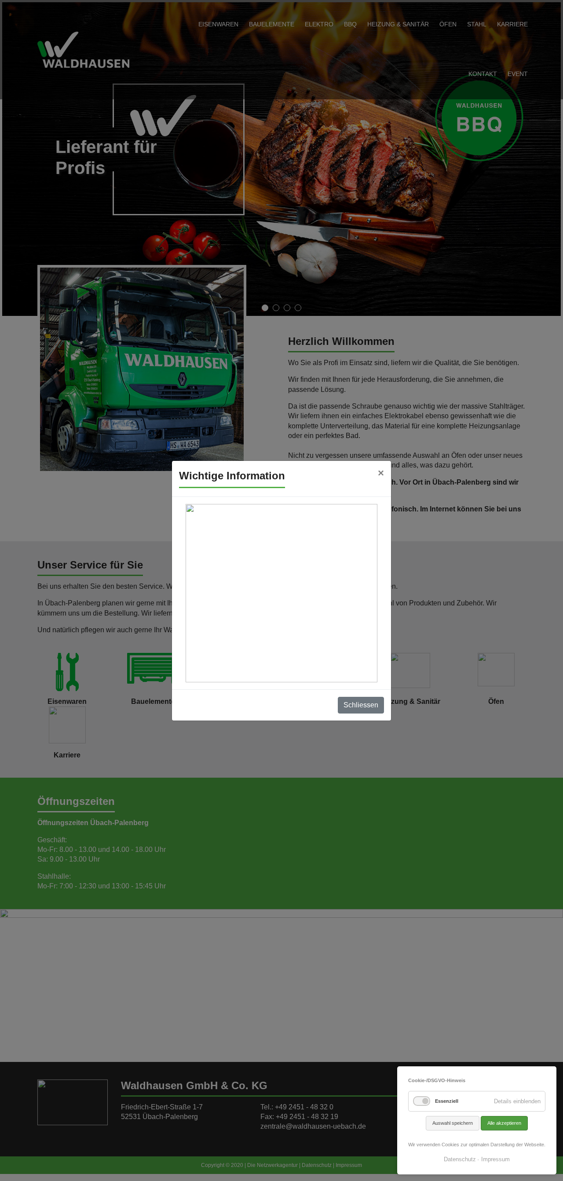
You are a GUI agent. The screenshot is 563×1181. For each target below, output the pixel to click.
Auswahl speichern (452, 1123)
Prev (14, 168)
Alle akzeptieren (504, 1123)
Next (549, 168)
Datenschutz (460, 1159)
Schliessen (361, 705)
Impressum (495, 1159)
